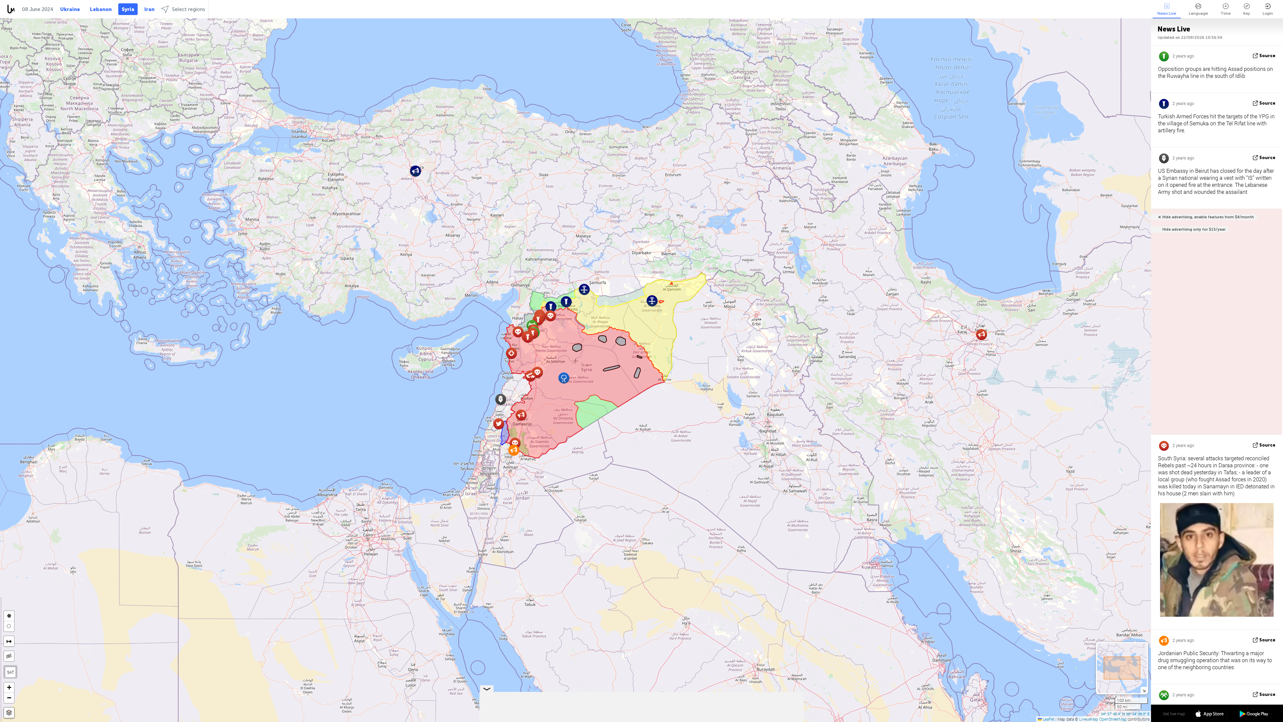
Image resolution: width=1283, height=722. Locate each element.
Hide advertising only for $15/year (1194, 229)
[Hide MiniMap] (1144, 690)
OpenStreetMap (1113, 719)
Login (1268, 13)
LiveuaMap (1088, 719)
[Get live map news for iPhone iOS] (1210, 714)
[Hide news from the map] (9, 656)
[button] (527, 337)
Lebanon (101, 9)
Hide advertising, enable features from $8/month (1208, 217)
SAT (10, 672)
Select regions (188, 9)
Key (1246, 13)
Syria (128, 9)
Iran (149, 9)
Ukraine (70, 9)
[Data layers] (9, 713)
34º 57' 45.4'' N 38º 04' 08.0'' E (1125, 713)
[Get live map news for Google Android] (1254, 714)
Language (1198, 13)
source (1267, 55)
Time (1226, 13)
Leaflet (1048, 719)
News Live (1166, 13)
